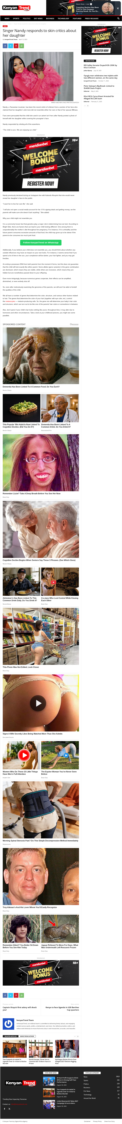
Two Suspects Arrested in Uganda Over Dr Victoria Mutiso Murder (14, 1061)
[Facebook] (5, 45)
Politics (26, 18)
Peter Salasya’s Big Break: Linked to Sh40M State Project (99, 87)
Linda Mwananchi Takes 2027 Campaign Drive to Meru (67, 1102)
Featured (77, 18)
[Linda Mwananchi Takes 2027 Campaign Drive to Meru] (49, 1104)
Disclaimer (87, 1121)
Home (4, 24)
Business (50, 18)
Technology (63, 18)
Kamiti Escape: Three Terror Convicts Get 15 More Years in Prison (40, 1061)
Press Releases (91, 18)
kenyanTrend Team (11, 39)
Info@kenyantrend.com (19, 1104)
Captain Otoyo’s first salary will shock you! (20, 1008)
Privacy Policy (97, 1121)
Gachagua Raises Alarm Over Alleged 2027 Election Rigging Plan (65, 1061)
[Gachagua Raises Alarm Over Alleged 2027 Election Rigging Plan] (67, 1049)
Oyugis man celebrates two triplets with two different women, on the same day (101, 76)
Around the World (90, 1098)
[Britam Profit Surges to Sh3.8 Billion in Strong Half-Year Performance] (49, 1081)
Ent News (38, 18)
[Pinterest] (16, 45)
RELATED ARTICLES (11, 1036)
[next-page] (78, 1036)
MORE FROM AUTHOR (27, 1036)
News (7, 18)
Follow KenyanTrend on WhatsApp (40, 242)
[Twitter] (10, 45)
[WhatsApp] (21, 45)
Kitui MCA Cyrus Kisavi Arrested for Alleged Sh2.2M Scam (99, 97)
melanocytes (10, 301)
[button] (118, 18)
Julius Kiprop (88, 70)
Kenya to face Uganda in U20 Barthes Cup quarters (62, 1008)
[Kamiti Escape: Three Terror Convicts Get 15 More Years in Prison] (41, 1049)
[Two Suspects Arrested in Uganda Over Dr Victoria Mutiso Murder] (15, 1049)
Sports (16, 18)
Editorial (86, 91)
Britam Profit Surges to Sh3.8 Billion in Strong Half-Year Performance (67, 1080)
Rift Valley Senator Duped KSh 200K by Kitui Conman (100, 66)
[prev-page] (75, 1036)
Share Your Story (109, 1121)
